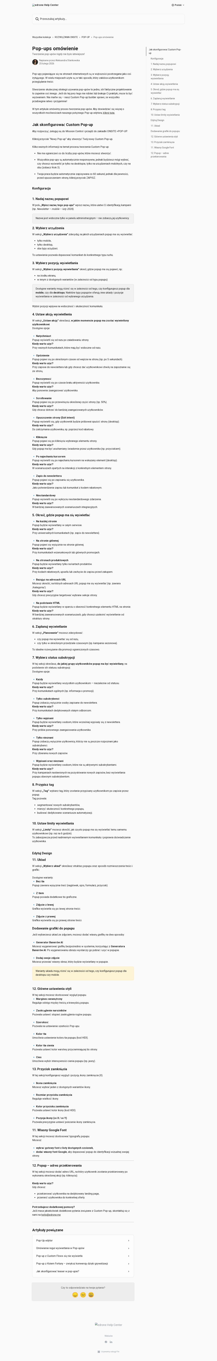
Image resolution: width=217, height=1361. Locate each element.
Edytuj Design (157, 120)
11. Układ (155, 126)
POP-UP (86, 37)
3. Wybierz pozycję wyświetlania (160, 77)
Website (109, 1336)
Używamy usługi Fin (110, 1351)
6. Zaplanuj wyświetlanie (163, 98)
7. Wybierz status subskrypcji (165, 104)
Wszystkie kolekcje (41, 37)
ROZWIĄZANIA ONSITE (66, 37)
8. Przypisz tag (158, 109)
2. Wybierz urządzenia (162, 69)
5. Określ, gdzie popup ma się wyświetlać (165, 91)
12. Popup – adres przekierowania (160, 155)
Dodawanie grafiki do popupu (165, 131)
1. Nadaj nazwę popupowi (163, 64)
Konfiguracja (157, 58)
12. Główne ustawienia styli (164, 136)
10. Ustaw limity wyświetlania (165, 115)
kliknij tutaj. (109, 112)
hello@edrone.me (51, 1214)
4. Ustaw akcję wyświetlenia (164, 84)
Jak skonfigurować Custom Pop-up (165, 51)
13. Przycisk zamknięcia (162, 142)
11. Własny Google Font (162, 147)
